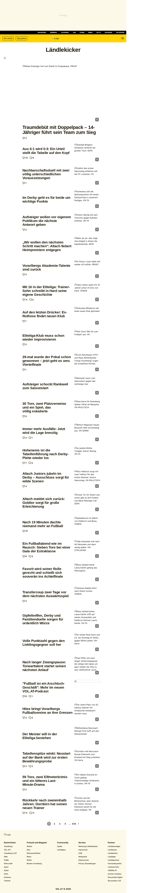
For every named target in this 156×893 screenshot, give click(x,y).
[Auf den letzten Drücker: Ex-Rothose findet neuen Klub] (87, 316)
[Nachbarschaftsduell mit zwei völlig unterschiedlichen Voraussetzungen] (87, 176)
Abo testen (8, 38)
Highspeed (42, 32)
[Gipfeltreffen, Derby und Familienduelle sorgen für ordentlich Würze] (87, 619)
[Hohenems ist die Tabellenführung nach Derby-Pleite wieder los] (87, 456)
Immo (90, 32)
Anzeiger (108, 32)
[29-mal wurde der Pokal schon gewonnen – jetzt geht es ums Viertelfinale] (87, 363)
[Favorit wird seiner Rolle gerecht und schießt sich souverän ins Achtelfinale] (87, 573)
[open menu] (122, 38)
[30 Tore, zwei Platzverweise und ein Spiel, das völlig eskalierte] (87, 409)
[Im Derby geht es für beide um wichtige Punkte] (87, 199)
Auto (98, 32)
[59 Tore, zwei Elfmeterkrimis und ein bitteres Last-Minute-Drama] (87, 783)
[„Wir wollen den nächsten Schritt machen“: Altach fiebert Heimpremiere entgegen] (87, 246)
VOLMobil (65, 32)
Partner (111, 843)
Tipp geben (21, 38)
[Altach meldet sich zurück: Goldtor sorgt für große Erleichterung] (87, 503)
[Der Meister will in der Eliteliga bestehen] (87, 736)
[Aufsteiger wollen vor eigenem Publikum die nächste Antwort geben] (87, 223)
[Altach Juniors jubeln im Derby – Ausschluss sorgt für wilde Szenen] (87, 479)
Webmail (53, 32)
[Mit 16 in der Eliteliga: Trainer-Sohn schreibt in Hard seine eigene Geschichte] (87, 293)
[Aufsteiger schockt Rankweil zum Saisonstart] (87, 386)
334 (74, 824)
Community (62, 843)
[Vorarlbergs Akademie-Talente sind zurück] (87, 269)
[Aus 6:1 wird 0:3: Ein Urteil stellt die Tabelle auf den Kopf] (87, 153)
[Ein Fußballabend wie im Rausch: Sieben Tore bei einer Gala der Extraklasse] (87, 549)
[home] (63, 38)
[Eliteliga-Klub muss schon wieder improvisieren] (87, 339)
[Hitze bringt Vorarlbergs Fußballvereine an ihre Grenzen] (87, 713)
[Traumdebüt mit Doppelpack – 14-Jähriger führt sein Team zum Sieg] (61, 94)
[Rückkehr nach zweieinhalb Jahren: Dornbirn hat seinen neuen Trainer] (87, 806)
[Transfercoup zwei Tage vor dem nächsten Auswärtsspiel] (87, 596)
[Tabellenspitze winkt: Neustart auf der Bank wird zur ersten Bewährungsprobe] (87, 759)
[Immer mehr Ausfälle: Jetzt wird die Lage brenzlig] (87, 433)
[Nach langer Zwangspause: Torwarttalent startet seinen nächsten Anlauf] (87, 666)
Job (74, 32)
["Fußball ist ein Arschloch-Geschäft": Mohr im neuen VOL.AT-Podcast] (87, 689)
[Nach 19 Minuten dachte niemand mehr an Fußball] (87, 526)
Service (82, 843)
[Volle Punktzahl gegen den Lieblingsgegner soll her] (87, 643)
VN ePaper (120, 32)
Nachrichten (10, 843)
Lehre (82, 32)
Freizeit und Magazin (37, 843)
